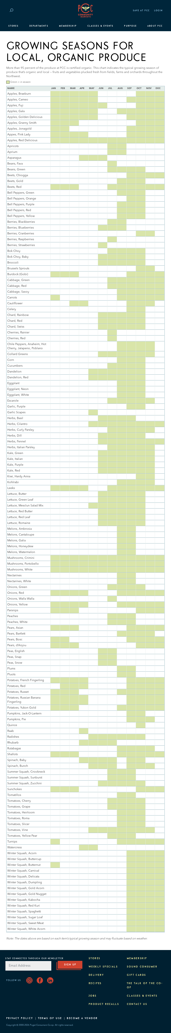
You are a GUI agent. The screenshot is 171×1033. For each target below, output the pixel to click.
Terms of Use (50, 1018)
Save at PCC (141, 11)
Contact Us (137, 1004)
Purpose (130, 26)
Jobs (93, 996)
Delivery (96, 975)
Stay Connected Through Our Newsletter (34, 959)
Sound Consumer (142, 967)
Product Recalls (104, 1004)
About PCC (155, 26)
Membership (68, 26)
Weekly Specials (103, 967)
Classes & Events (100, 26)
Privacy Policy (19, 1018)
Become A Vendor (82, 1018)
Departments (38, 26)
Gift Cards (136, 975)
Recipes (95, 983)
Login (158, 11)
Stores (13, 26)
